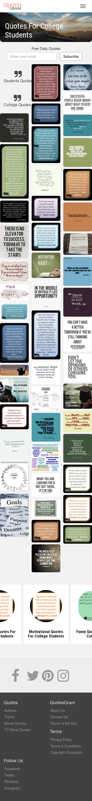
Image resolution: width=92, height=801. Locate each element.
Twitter (9, 775)
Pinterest (11, 781)
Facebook (12, 768)
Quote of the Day (64, 723)
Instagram (12, 787)
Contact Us (59, 716)
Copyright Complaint (66, 752)
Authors (10, 710)
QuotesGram (12, 6)
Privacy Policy (61, 739)
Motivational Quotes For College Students (46, 633)
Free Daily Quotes (46, 48)
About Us (58, 710)
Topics (9, 716)
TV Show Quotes (17, 729)
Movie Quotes (15, 723)
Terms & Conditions (66, 745)
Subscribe (71, 56)
